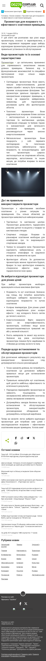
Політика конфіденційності (11, 654)
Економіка (5, 567)
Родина (35, 571)
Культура (35, 563)
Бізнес (3, 559)
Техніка (19, 545)
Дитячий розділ (38, 575)
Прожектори (7, 62)
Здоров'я (35, 545)
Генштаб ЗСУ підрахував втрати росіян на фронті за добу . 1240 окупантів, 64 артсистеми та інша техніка (21, 489)
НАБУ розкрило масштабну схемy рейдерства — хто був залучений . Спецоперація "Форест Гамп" (21, 498)
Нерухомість (21, 551)
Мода (34, 567)
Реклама (4, 579)
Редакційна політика (17, 656)
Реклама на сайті (7, 597)
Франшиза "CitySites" (8, 599)
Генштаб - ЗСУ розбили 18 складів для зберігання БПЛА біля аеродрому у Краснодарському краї (20, 455)
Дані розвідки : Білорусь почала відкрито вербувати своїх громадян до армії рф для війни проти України (22, 464)
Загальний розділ (5, 546)
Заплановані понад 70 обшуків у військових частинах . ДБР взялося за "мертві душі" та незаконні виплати (22, 525)
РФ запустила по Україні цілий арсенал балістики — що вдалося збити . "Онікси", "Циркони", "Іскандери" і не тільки (22, 507)
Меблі (19, 559)
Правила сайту (26, 654)
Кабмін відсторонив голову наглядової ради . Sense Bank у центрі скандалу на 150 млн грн (21, 517)
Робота (19, 575)
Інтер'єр (20, 567)
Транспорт (36, 551)
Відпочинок (21, 555)
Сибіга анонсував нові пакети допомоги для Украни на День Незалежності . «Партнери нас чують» (22, 481)
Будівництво (6, 555)
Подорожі (5, 575)
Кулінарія (5, 571)
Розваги (35, 555)
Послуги (20, 571)
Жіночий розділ (7, 563)
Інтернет (20, 563)
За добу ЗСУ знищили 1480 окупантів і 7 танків (19, 533)
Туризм (4, 551)
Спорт (34, 559)
